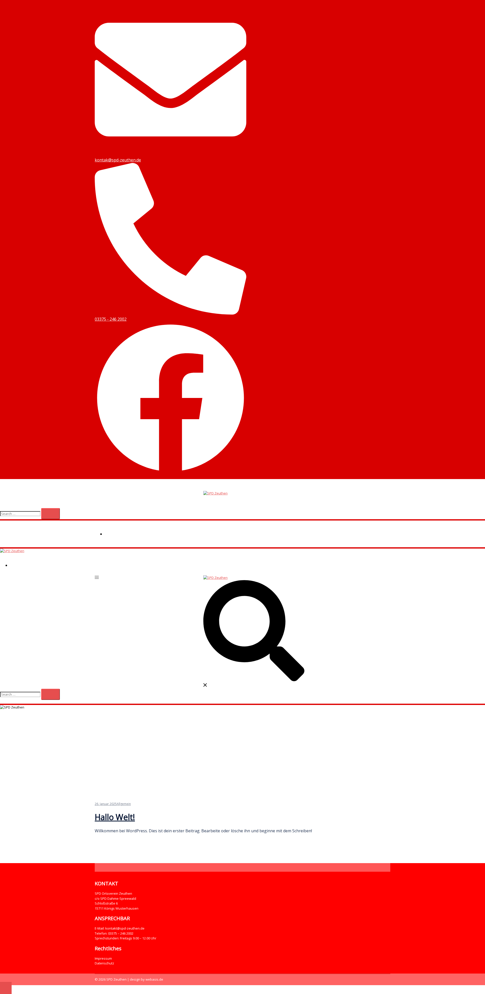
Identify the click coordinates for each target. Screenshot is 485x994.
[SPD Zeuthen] (215, 493)
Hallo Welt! (115, 817)
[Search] (50, 513)
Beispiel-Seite (119, 534)
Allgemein (124, 804)
